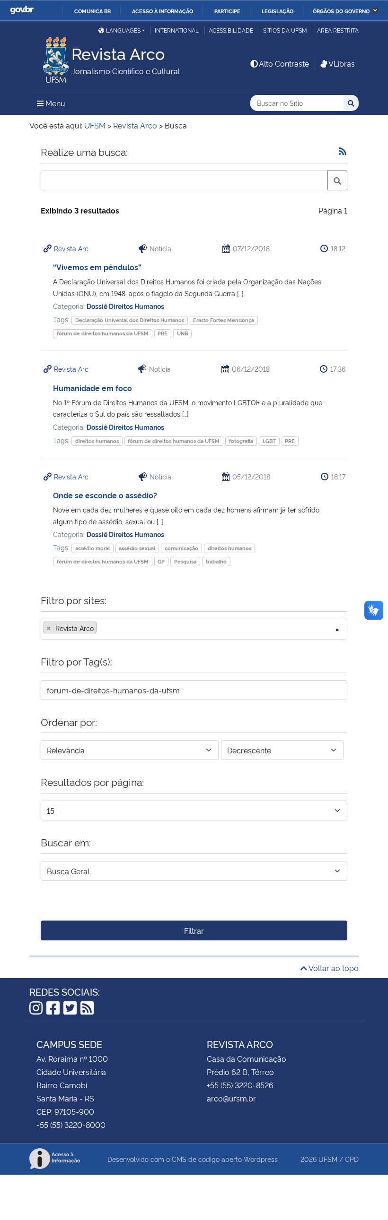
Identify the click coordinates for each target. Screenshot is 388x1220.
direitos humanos (97, 440)
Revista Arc (71, 248)
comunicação (181, 548)
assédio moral (92, 548)
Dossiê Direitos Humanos (125, 305)
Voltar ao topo (333, 968)
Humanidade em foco (92, 388)
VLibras (341, 63)
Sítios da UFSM (285, 30)
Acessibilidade (231, 30)
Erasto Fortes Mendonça (223, 320)
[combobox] (194, 629)
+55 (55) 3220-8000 (71, 1124)
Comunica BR (92, 11)
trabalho (216, 561)
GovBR (22, 10)
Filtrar (194, 930)
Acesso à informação (162, 11)
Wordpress (261, 1158)
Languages (123, 30)
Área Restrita (338, 30)
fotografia (241, 440)
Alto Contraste (284, 63)
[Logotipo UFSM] (50, 57)
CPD (352, 1158)
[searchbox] (102, 628)
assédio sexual (137, 548)
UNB (182, 333)
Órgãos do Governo (341, 11)
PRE (163, 333)
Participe (227, 11)
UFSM (327, 1158)
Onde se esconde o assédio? (105, 495)
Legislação (277, 11)
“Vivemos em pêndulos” (97, 267)
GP (161, 561)
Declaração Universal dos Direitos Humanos (129, 320)
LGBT (269, 440)
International (177, 30)
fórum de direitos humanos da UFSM (103, 333)
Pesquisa (185, 561)
